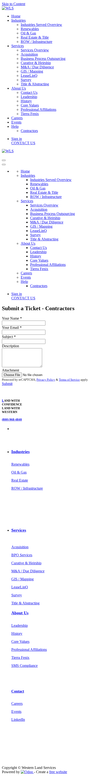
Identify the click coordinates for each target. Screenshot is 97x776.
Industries (20, 451)
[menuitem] (15, 16)
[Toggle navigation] (4, 160)
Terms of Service (69, 379)
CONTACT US (23, 143)
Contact (17, 691)
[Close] (4, 164)
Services (18, 530)
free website (58, 772)
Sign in (16, 139)
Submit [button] (7, 384)
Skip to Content (13, 4)
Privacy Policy (45, 379)
